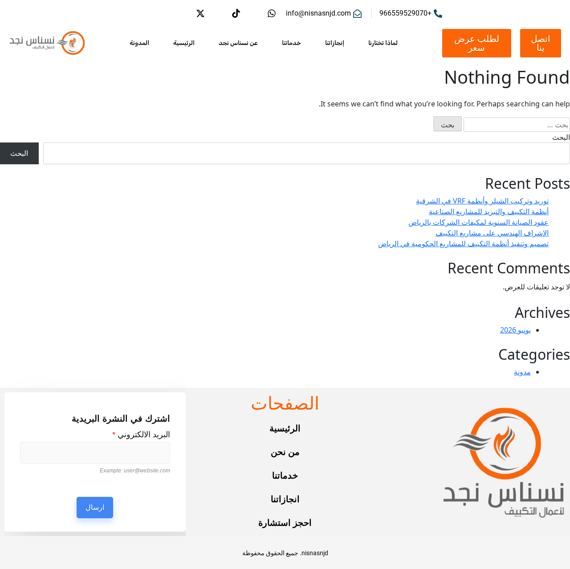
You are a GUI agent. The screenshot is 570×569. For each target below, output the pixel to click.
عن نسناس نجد (238, 43)
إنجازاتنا (334, 43)
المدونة (139, 43)
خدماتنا (291, 43)
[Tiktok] (236, 13)
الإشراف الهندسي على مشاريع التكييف (492, 233)
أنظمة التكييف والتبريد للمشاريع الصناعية (489, 211)
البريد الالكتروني (141, 434)
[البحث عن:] (517, 125)
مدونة (522, 372)
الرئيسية (184, 43)
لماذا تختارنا (383, 43)
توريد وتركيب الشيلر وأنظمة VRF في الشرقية (482, 201)
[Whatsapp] (272, 13)
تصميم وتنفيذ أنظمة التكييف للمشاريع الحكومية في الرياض (463, 243)
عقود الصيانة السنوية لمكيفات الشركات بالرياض (478, 222)
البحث (561, 137)
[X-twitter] (200, 13)
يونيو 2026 (515, 330)
